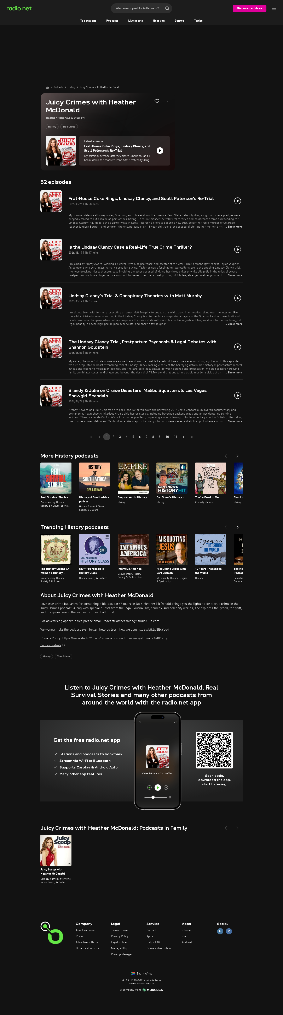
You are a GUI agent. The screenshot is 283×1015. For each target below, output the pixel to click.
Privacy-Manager (122, 954)
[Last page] (192, 437)
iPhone (186, 930)
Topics (198, 20)
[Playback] (160, 150)
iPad (184, 936)
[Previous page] (99, 437)
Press (79, 936)
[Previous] (226, 454)
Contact (151, 930)
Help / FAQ (153, 942)
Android (187, 942)
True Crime (69, 127)
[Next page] (183, 437)
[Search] (167, 8)
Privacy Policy (119, 936)
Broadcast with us (87, 948)
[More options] (167, 101)
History (52, 127)
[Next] (238, 454)
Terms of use (119, 930)
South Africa (144, 973)
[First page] (91, 437)
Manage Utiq (119, 948)
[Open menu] (273, 8)
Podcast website (50, 645)
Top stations (88, 20)
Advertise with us (87, 942)
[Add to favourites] (157, 101)
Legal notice (119, 942)
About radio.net (86, 930)
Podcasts (112, 20)
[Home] (47, 87)
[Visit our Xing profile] (229, 931)
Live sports (135, 20)
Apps (149, 936)
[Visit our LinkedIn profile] (220, 931)
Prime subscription (158, 948)
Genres (179, 20)
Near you (159, 20)
